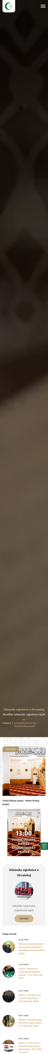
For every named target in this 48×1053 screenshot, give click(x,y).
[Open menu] (43, 6)
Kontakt (24, 918)
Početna (6, 723)
